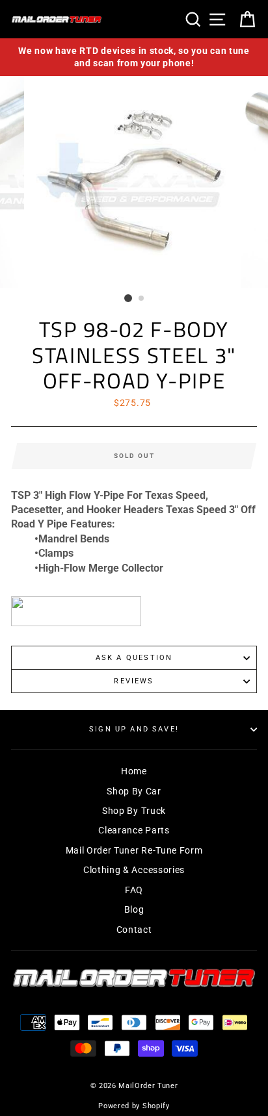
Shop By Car (134, 791)
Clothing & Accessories (134, 870)
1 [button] (128, 298)
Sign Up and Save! (134, 729)
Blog (134, 909)
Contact (134, 929)
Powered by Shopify (133, 1106)
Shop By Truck (134, 810)
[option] (134, 57)
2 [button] (142, 299)
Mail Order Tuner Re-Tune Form (134, 850)
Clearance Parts (133, 830)
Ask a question (134, 657)
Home (134, 771)
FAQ (134, 890)
